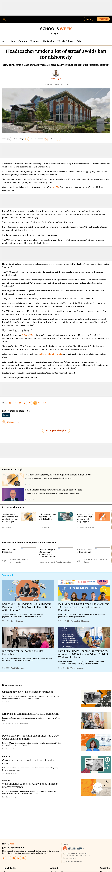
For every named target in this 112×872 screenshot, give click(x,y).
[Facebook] (9, 858)
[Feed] (4, 858)
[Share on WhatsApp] (10, 403)
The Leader (48, 41)
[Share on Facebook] (15, 403)
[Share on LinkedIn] (25, 403)
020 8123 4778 (71, 858)
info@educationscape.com (74, 861)
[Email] (24, 858)
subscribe (103, 19)
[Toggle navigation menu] (4, 19)
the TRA (56, 187)
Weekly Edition (65, 41)
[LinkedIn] (19, 858)
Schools (6, 415)
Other (79, 41)
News (4, 41)
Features (34, 41)
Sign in (88, 19)
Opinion (22, 41)
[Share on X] (20, 403)
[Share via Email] (30, 403)
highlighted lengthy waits (50, 354)
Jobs (13, 41)
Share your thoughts (56, 430)
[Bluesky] (14, 858)
